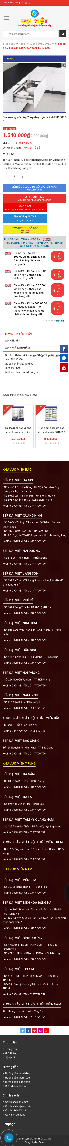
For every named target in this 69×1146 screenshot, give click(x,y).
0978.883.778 (20, 505)
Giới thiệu (10, 1053)
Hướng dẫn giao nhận (17, 1081)
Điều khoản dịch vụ (16, 1086)
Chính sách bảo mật (16, 1102)
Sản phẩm (11, 1057)
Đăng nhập (8, 3)
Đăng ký (18, 3)
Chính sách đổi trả (15, 1110)
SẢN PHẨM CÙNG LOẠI (20, 395)
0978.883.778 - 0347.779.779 (28, 708)
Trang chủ (11, 1049)
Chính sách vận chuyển (18, 1106)
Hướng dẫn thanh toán (18, 1077)
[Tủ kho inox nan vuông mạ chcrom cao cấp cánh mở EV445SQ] (18, 413)
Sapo (41, 1142)
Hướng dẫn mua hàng (17, 1073)
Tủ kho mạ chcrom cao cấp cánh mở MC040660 (51, 430)
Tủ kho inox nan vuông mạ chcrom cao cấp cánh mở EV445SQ (18, 430)
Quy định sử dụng (15, 1114)
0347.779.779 (38, 505)
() (29, 3)
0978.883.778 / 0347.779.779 (29, 892)
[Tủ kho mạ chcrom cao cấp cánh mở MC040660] (51, 413)
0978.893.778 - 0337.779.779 (28, 994)
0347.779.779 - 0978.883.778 (28, 730)
